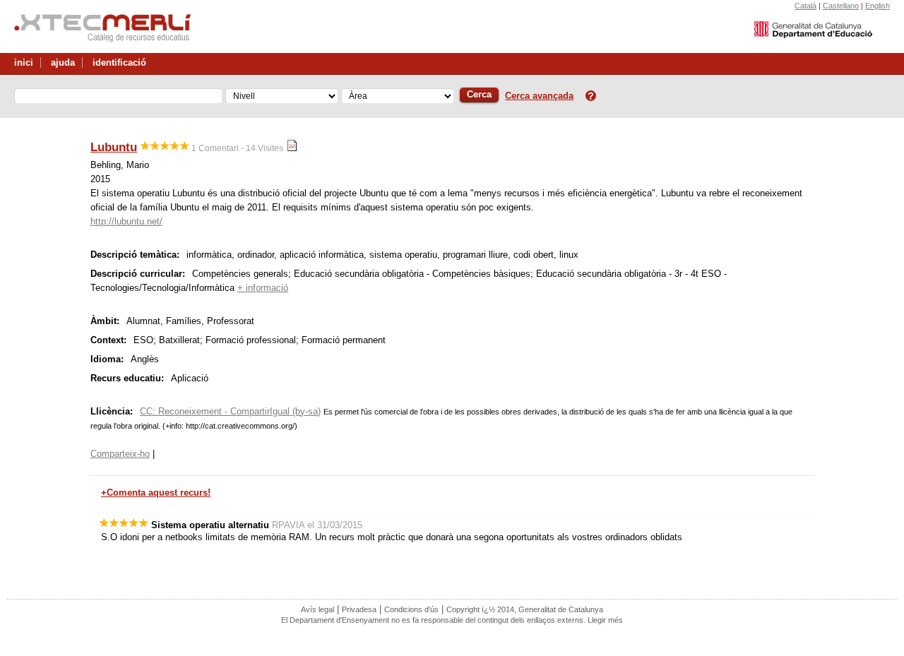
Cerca (479, 94)
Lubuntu (113, 147)
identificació (119, 62)
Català (805, 5)
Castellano (841, 5)
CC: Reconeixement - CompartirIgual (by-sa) (230, 411)
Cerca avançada (539, 95)
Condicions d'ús (411, 609)
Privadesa (359, 609)
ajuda (63, 62)
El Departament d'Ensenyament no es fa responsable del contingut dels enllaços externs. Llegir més (452, 620)
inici (23, 62)
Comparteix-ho (120, 453)
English (877, 5)
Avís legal (317, 609)
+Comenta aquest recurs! (155, 492)
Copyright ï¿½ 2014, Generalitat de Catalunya (524, 609)
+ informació (262, 287)
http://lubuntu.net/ (126, 221)
